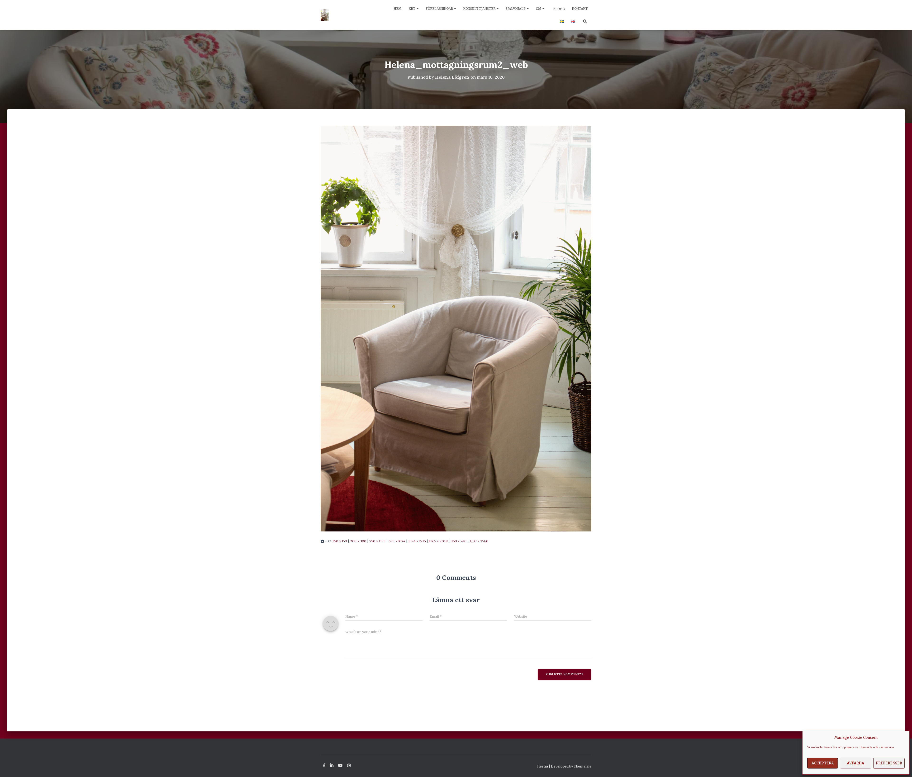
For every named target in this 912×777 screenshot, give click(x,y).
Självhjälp (516, 9)
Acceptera (823, 763)
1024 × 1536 (417, 541)
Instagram (349, 765)
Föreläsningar (440, 9)
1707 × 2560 (479, 541)
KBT (412, 9)
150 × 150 (340, 541)
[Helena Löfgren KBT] (324, 15)
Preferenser (889, 763)
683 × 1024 (397, 541)
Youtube (340, 765)
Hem (397, 9)
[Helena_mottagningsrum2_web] (456, 328)
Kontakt (580, 9)
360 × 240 (458, 541)
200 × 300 (358, 541)
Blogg (558, 9)
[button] (417, 9)
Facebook (324, 765)
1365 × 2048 (438, 541)
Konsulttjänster (479, 9)
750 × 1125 (377, 541)
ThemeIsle (582, 766)
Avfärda (855, 763)
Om (539, 9)
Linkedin (332, 765)
